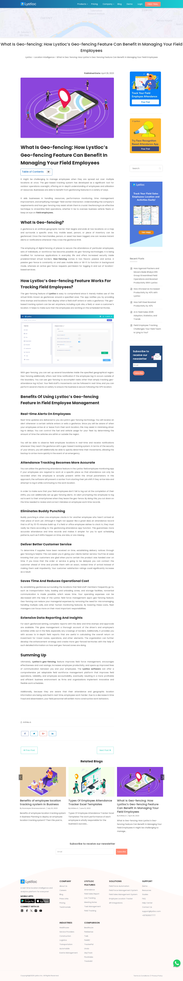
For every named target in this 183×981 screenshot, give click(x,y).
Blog (119, 4)
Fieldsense (88, 932)
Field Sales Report (91, 894)
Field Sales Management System (123, 894)
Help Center (147, 903)
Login (140, 4)
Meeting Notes (90, 902)
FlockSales (88, 957)
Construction (65, 936)
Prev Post (30, 750)
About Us (63, 886)
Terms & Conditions (141, 976)
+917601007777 (148, 915)
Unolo (86, 948)
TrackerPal (88, 944)
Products (81, 4)
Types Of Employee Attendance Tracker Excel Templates (41, 802)
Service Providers (67, 932)
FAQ (144, 898)
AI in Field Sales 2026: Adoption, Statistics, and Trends (145, 316)
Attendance (89, 889)
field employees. (44, 212)
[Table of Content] (48, 171)
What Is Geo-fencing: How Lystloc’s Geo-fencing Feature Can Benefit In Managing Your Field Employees (89, 806)
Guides (145, 894)
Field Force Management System (123, 890)
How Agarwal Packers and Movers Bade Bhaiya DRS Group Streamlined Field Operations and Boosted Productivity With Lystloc (146, 275)
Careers (63, 890)
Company (107, 4)
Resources (146, 890)
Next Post (104, 750)
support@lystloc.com (151, 911)
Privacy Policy (157, 976)
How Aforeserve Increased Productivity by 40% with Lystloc (147, 292)
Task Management (92, 906)
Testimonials (65, 907)
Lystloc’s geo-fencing (44, 661)
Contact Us (147, 907)
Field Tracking (90, 910)
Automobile (65, 948)
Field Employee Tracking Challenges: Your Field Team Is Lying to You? (147, 329)
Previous (20, 777)
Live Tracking (89, 898)
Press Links (64, 898)
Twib (86, 936)
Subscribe (138, 373)
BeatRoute (88, 927)
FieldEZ (87, 940)
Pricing (94, 4)
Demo (130, 4)
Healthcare (64, 927)
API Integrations (115, 903)
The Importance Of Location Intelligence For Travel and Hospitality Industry (136, 804)
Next (162, 777)
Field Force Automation (119, 886)
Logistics (63, 940)
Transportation (66, 944)
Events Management (69, 953)
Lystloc (53, 293)
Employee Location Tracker (121, 898)
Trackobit (88, 961)
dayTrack (88, 953)
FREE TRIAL (153, 4)
